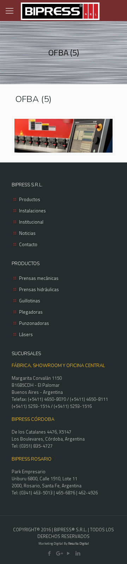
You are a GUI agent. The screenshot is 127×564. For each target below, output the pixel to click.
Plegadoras (31, 311)
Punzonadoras (34, 323)
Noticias (27, 233)
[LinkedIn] (77, 553)
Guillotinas (29, 300)
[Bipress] (60, 10)
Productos (29, 199)
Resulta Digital (78, 543)
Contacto (28, 244)
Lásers (26, 334)
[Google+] (58, 553)
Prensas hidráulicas (39, 289)
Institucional (31, 221)
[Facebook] (49, 553)
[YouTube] (68, 553)
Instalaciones (32, 210)
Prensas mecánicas (39, 278)
